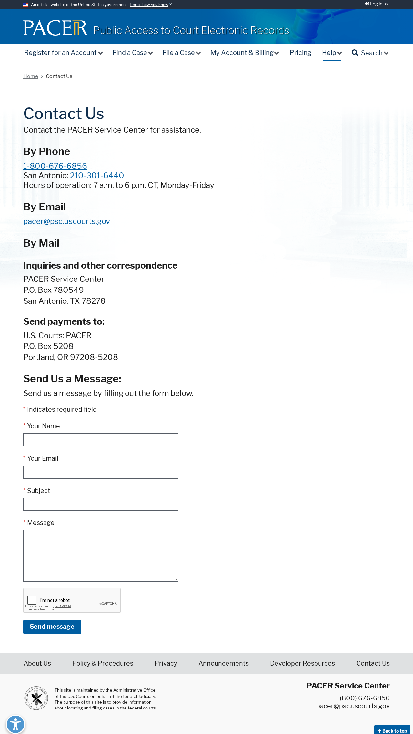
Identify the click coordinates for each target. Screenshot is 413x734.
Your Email (42, 458)
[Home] (55, 27)
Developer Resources (302, 663)
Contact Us (373, 663)
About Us (37, 663)
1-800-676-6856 (55, 166)
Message (41, 522)
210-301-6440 (97, 175)
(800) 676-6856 (365, 698)
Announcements (223, 663)
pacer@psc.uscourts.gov (66, 221)
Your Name (43, 426)
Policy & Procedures (102, 663)
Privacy (166, 663)
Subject (38, 490)
